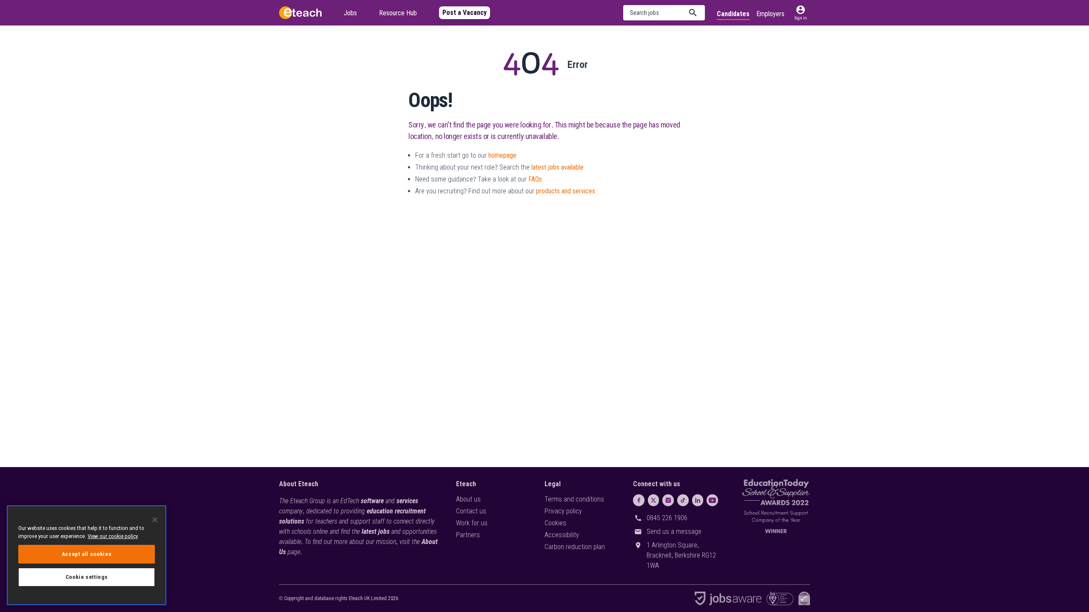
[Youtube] (712, 500)
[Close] (154, 519)
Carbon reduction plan (574, 547)
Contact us (471, 511)
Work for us (471, 523)
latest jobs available (557, 167)
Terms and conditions (574, 499)
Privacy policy (563, 511)
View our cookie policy (113, 536)
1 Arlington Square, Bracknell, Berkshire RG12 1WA (681, 555)
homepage (502, 155)
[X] (653, 500)
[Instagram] (668, 500)
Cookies (555, 523)
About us (468, 499)
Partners (468, 535)
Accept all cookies (87, 554)
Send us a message (674, 531)
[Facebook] (638, 500)
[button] (664, 12)
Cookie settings (87, 577)
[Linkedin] (698, 500)
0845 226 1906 (667, 518)
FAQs (535, 179)
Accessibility (561, 535)
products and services (565, 191)
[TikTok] (683, 500)
